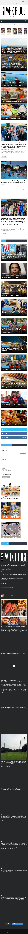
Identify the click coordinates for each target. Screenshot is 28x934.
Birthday (3, 468)
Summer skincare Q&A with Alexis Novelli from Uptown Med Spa (12, 276)
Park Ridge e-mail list (7, 474)
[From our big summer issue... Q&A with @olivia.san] (14, 774)
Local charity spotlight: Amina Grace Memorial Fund (13, 405)
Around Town (4, 162)
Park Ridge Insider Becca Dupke (11, 369)
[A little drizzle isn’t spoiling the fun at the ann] (14, 720)
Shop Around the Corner (6, 309)
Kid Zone (3, 61)
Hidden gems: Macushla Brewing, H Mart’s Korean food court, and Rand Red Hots (13, 349)
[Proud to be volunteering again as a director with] (14, 854)
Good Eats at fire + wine (9, 424)
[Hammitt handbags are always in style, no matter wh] (14, 881)
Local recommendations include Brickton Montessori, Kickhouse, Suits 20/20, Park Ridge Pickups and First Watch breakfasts (14, 330)
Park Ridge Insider (5, 293)
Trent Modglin (4, 149)
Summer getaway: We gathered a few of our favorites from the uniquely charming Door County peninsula (13, 84)
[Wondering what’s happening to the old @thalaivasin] (14, 693)
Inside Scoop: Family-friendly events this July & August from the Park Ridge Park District (13, 182)
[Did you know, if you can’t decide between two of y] (14, 827)
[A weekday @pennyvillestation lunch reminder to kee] (14, 666)
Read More (4, 156)
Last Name (4, 464)
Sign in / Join (24, 1)
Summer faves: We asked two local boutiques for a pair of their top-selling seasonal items (12, 313)
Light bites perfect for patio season (13, 101)
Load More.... (5, 543)
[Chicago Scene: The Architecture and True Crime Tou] (14, 908)
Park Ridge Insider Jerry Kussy (11, 118)
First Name (4, 459)
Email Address (5, 455)
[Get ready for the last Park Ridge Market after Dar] (14, 639)
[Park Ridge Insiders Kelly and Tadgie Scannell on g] (14, 612)
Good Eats (4, 99)
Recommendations (5, 326)
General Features (5, 80)
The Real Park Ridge (13, 932)
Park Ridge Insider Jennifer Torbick (13, 295)
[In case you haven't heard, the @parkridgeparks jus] (14, 747)
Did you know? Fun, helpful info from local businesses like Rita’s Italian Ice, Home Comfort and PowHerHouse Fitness (14, 257)
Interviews (4, 46)
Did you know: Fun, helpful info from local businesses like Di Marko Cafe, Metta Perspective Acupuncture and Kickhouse (13, 385)
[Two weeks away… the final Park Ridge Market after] (14, 801)
